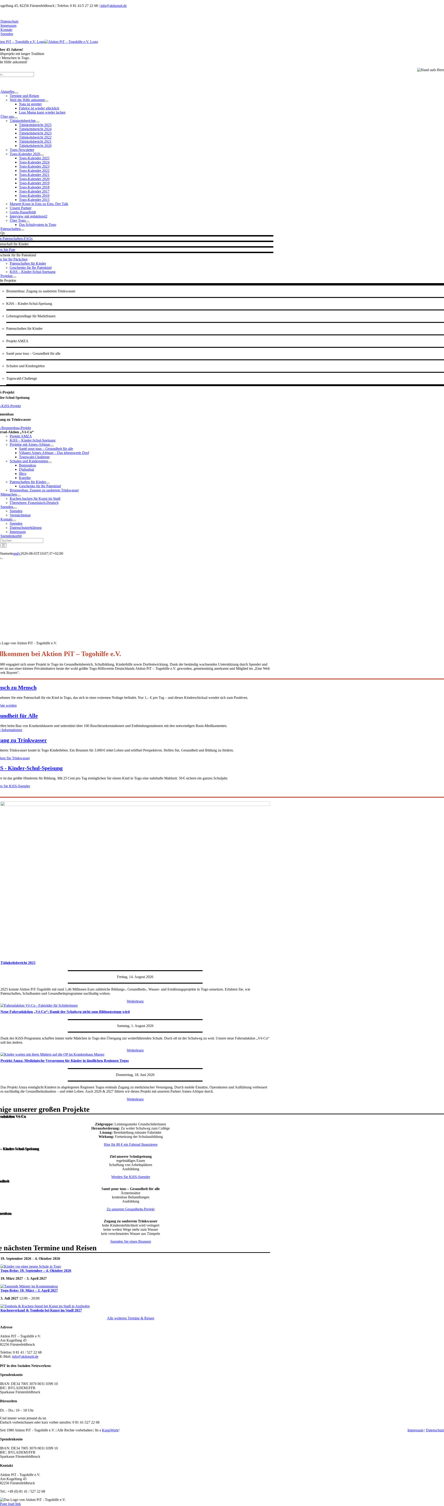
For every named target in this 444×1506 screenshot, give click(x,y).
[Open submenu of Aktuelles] (16, 93)
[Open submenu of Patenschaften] (22, 230)
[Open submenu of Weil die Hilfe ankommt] (46, 101)
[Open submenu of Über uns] (16, 117)
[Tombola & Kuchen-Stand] (45, 1306)
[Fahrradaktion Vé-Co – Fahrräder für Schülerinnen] (39, 1005)
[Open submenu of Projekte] (14, 277)
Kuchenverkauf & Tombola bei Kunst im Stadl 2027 (41, 1310)
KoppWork (110, 1430)
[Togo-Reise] (30, 1266)
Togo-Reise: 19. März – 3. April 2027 (29, 1290)
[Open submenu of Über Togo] (27, 221)
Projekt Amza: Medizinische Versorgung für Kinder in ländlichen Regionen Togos (64, 1061)
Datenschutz (435, 1430)
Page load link (10, 1504)
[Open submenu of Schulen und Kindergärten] (50, 462)
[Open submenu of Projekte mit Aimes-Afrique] (52, 445)
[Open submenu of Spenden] (15, 508)
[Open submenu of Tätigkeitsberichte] (37, 122)
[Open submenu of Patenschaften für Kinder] (48, 483)
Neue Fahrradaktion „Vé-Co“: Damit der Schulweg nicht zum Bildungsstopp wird (65, 1012)
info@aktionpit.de (113, 6)
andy (16, 553)
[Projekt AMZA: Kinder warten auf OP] (52, 1054)
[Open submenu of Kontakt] (14, 520)
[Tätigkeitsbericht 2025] (135, 805)
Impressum (415, 1430)
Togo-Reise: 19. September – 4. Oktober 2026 (35, 1271)
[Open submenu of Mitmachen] (19, 495)
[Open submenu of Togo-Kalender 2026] (42, 155)
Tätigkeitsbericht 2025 (17, 963)
